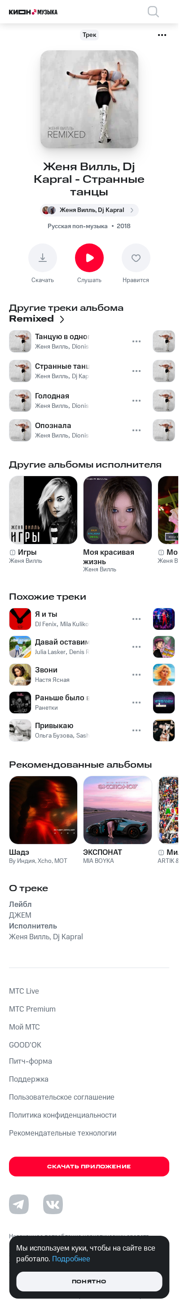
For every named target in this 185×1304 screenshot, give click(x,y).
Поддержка (28, 1079)
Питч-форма (30, 1061)
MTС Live (24, 991)
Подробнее (71, 1259)
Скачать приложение (89, 1167)
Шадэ (19, 852)
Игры (27, 552)
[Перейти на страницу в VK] (53, 1204)
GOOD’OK (25, 1045)
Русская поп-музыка (78, 226)
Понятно (89, 1282)
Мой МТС (24, 1027)
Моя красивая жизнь (108, 557)
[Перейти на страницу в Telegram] (19, 1204)
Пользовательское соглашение (62, 1097)
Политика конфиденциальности (62, 1115)
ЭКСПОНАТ (102, 852)
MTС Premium (32, 1009)
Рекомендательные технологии (62, 1133)
